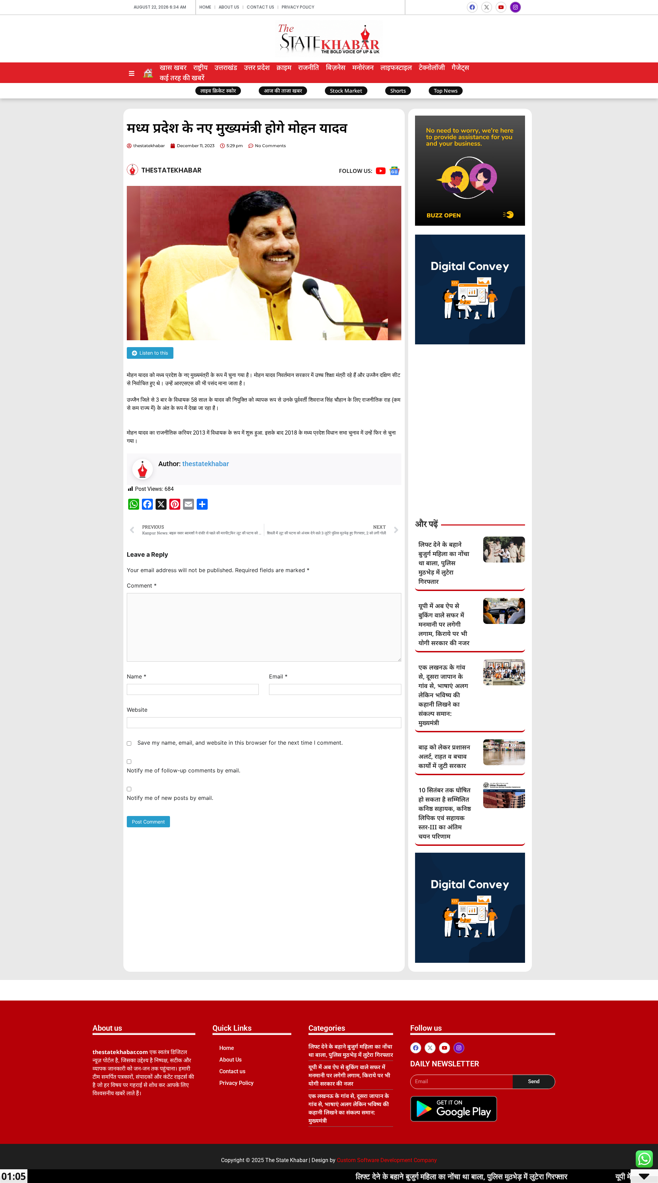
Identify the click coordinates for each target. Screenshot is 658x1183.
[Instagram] (515, 7)
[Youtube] (501, 7)
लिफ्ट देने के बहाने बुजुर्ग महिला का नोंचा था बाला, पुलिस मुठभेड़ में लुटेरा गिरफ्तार (443, 562)
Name (136, 676)
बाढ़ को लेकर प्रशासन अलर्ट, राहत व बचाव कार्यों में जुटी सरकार (444, 756)
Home (205, 7)
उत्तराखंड (226, 67)
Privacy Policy (298, 7)
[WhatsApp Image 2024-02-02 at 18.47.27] (470, 223)
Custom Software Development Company (387, 1160)
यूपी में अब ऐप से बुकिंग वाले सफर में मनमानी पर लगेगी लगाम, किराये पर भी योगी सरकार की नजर (444, 624)
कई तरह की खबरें (182, 77)
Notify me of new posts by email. (170, 797)
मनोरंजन (363, 67)
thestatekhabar (205, 464)
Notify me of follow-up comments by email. (183, 770)
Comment (142, 585)
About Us (229, 7)
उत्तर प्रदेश (257, 67)
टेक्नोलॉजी (432, 67)
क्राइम (284, 67)
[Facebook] (472, 7)
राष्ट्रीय (200, 67)
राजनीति (308, 67)
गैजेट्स (460, 67)
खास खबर (173, 67)
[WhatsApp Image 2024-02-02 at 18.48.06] (470, 342)
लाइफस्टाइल (396, 67)
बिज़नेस (335, 67)
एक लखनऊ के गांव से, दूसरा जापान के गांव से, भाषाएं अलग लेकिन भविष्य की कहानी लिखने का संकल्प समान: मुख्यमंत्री (443, 695)
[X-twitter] (486, 7)
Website (137, 709)
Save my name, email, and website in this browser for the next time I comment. (240, 742)
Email (278, 676)
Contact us (260, 7)
